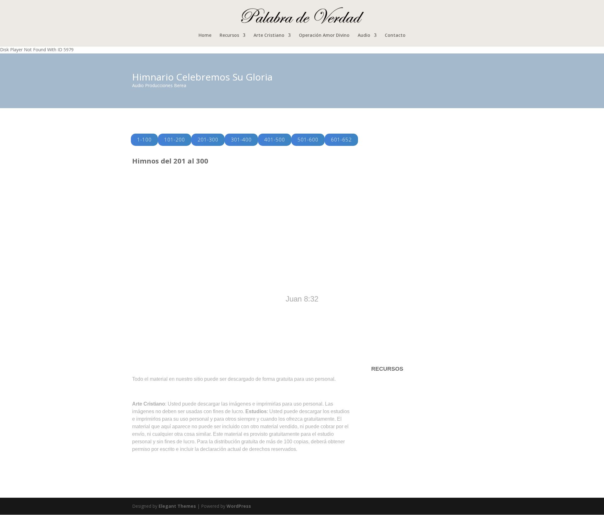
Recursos (229, 35)
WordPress (238, 506)
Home (205, 35)
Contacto (395, 35)
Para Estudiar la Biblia (399, 381)
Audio (364, 35)
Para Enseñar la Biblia (399, 394)
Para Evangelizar (392, 406)
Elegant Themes (177, 506)
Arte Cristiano (269, 35)
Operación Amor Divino (324, 35)
